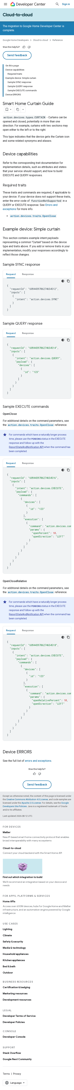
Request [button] (11, 274)
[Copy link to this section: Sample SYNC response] (43, 265)
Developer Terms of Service (19, 1015)
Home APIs (9, 901)
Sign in (66, 4)
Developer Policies (14, 1022)
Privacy (17, 1073)
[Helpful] (24, 47)
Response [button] (28, 274)
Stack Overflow (12, 1052)
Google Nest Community (17, 1059)
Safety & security (13, 941)
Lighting (7, 929)
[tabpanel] (37, 297)
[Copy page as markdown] (18, 109)
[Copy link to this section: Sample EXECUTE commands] (52, 407)
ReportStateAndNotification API (26, 447)
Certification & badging (16, 987)
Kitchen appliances (14, 960)
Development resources (17, 999)
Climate (7, 935)
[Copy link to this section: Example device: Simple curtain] (63, 229)
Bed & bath (9, 966)
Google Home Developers (16, 40)
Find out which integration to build (22, 877)
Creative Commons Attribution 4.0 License (27, 799)
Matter (6, 832)
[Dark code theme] (63, 281)
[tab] (11, 274)
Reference (57, 40)
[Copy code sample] (68, 281)
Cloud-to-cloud (18, 14)
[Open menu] (5, 4)
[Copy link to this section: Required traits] (29, 185)
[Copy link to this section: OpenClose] (20, 414)
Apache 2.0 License (31, 803)
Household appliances (16, 954)
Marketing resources (15, 993)
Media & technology (14, 947)
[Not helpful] (29, 47)
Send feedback (17, 55)
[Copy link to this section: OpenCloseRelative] (30, 581)
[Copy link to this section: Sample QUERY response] (46, 324)
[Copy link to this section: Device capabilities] (41, 154)
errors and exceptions (38, 760)
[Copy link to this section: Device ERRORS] (35, 752)
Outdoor (8, 972)
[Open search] (57, 4)
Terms (6, 1073)
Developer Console (14, 1036)
